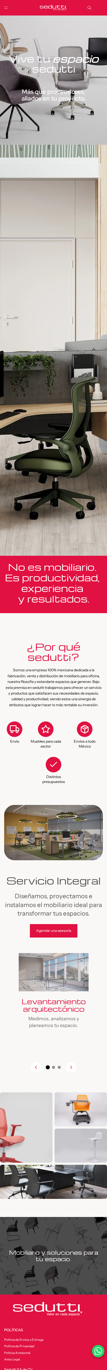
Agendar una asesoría (53, 930)
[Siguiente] (71, 1067)
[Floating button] (98, 1351)
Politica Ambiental (17, 1352)
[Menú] (6, 8)
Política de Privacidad (19, 1346)
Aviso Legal (12, 1359)
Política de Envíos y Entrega (23, 1340)
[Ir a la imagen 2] (53, 1067)
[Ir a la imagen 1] (48, 1067)
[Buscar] (89, 7)
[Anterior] (36, 1067)
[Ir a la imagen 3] (59, 1067)
